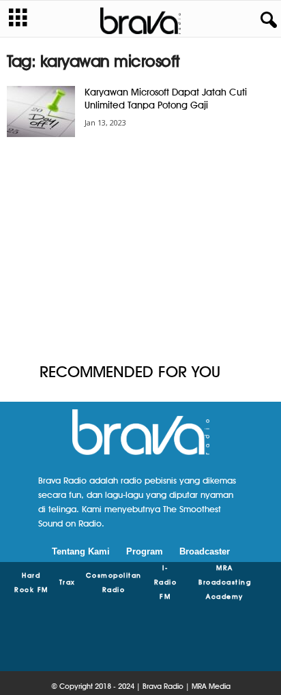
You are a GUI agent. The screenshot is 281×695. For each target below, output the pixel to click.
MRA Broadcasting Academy (224, 581)
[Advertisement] (140, 251)
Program (144, 551)
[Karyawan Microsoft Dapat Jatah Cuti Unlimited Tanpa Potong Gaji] (41, 111)
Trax (67, 582)
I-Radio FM (165, 581)
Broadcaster (204, 551)
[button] (266, 20)
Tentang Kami (81, 551)
